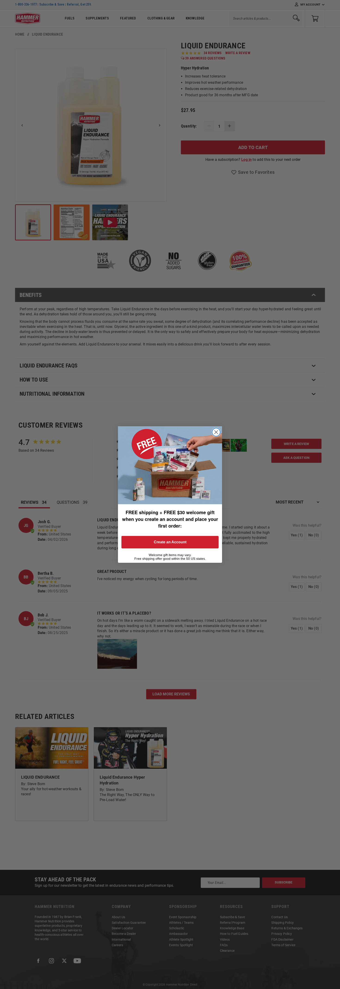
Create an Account (170, 542)
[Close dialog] (216, 432)
